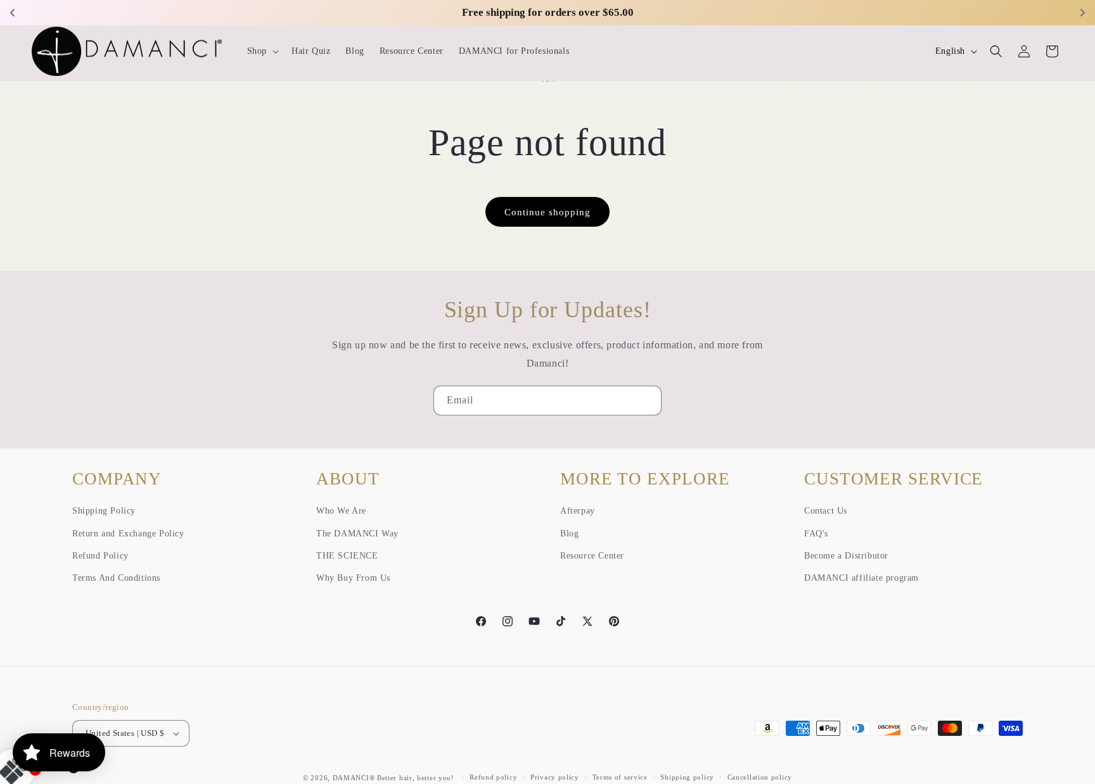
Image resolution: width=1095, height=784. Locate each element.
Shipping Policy (104, 510)
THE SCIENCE (347, 555)
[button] (262, 51)
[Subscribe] (647, 400)
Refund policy (493, 777)
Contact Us (825, 510)
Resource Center (592, 555)
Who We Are (341, 510)
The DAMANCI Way (357, 533)
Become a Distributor (846, 555)
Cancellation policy (759, 777)
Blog (569, 533)
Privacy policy (554, 777)
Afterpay (577, 510)
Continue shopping (547, 212)
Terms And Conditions (116, 578)
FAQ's (816, 533)
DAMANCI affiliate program (861, 578)
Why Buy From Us (353, 578)
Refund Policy (100, 555)
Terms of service (620, 777)
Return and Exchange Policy (128, 533)
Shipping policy (687, 777)
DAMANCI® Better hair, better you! (393, 777)
